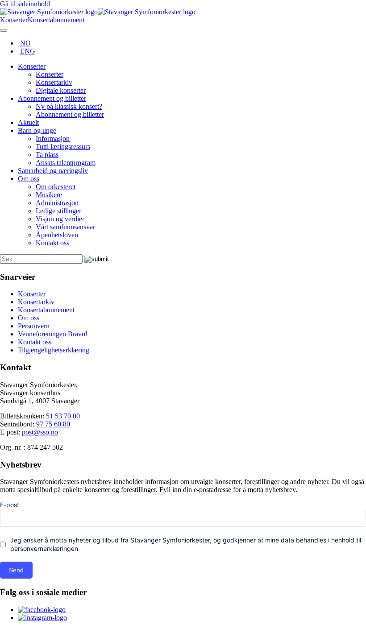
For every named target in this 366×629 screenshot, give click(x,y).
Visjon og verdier (60, 219)
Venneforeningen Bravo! (52, 334)
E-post (9, 505)
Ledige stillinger (58, 211)
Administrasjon (57, 203)
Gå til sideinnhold (25, 4)
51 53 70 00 (63, 416)
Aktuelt (28, 122)
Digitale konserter (61, 90)
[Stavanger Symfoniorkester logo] (97, 12)
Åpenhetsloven (57, 235)
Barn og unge (37, 130)
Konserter (32, 66)
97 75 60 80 (53, 424)
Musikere (49, 195)
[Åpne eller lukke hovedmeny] (3, 30)
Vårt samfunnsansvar (65, 227)
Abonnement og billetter (52, 98)
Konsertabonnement (46, 310)
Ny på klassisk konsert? (69, 106)
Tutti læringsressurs (63, 146)
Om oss (28, 178)
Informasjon (53, 138)
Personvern (34, 326)
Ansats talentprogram (66, 162)
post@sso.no (40, 432)
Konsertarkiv (54, 82)
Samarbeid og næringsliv (53, 170)
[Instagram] (42, 617)
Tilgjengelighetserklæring (53, 350)
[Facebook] (42, 609)
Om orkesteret (55, 186)
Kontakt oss (52, 243)
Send (16, 570)
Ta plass (47, 154)
